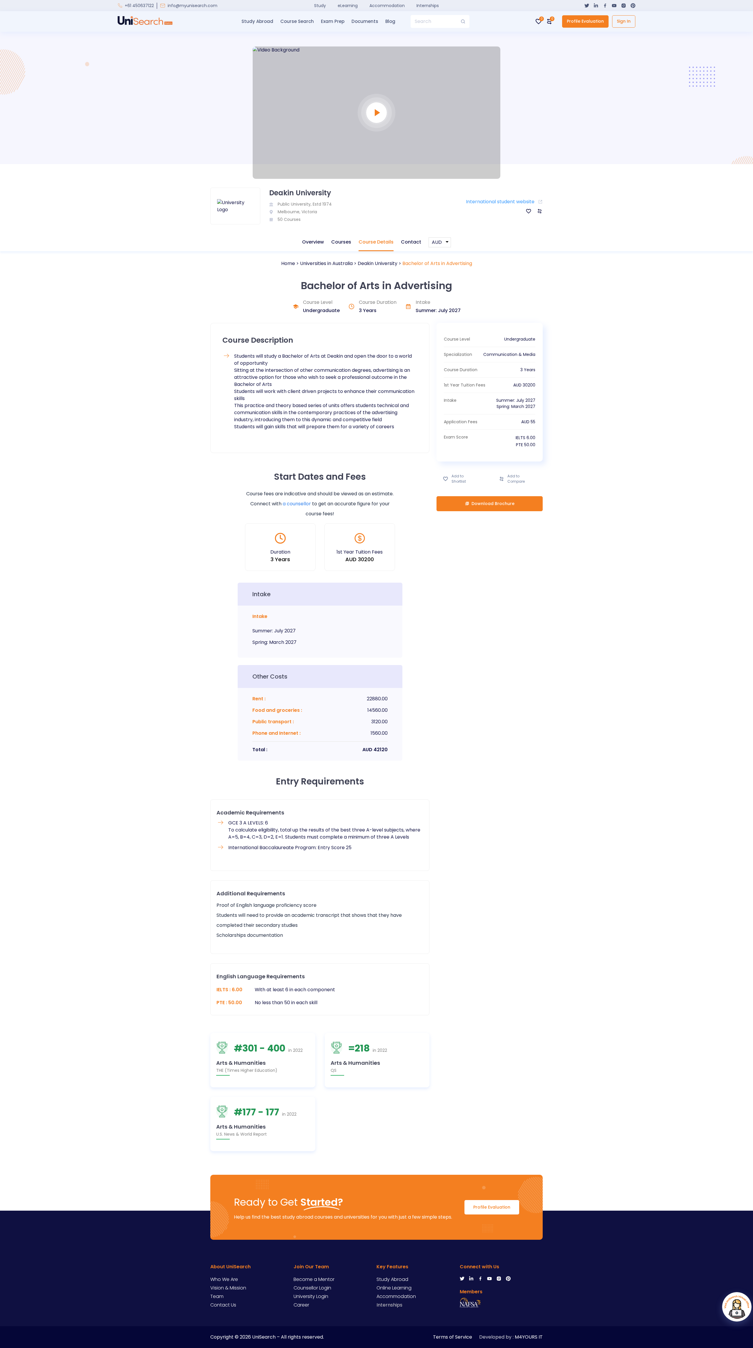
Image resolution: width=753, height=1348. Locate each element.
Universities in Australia (326, 263)
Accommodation (387, 6)
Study (320, 6)
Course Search (297, 21)
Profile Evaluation (585, 21)
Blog (390, 21)
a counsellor (297, 503)
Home (288, 263)
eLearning (348, 6)
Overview (313, 242)
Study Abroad (257, 21)
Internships (428, 6)
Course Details (376, 242)
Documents (364, 21)
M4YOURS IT (529, 1337)
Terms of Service (452, 1337)
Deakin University (377, 263)
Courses (341, 242)
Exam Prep (332, 21)
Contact (411, 242)
